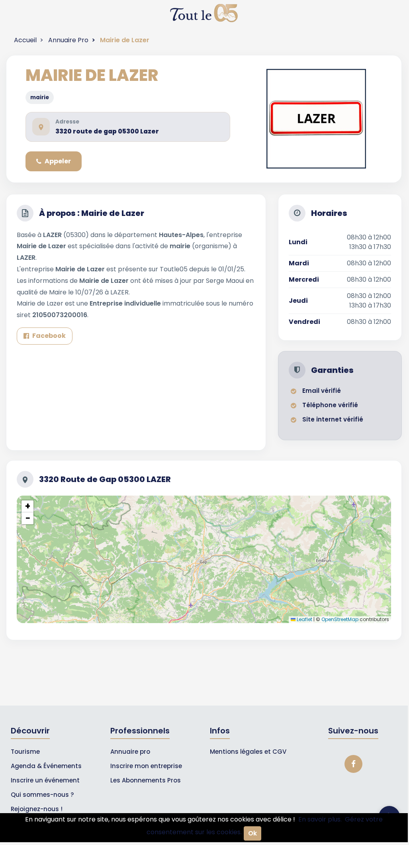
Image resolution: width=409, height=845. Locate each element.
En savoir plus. (320, 819)
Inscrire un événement (45, 780)
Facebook (49, 335)
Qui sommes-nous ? (42, 794)
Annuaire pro (130, 751)
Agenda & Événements (46, 766)
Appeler (58, 161)
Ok (252, 833)
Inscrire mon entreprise (146, 766)
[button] (27, 506)
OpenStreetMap (339, 619)
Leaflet (303, 619)
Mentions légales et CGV (248, 751)
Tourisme (25, 751)
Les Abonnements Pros (145, 780)
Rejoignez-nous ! (37, 809)
